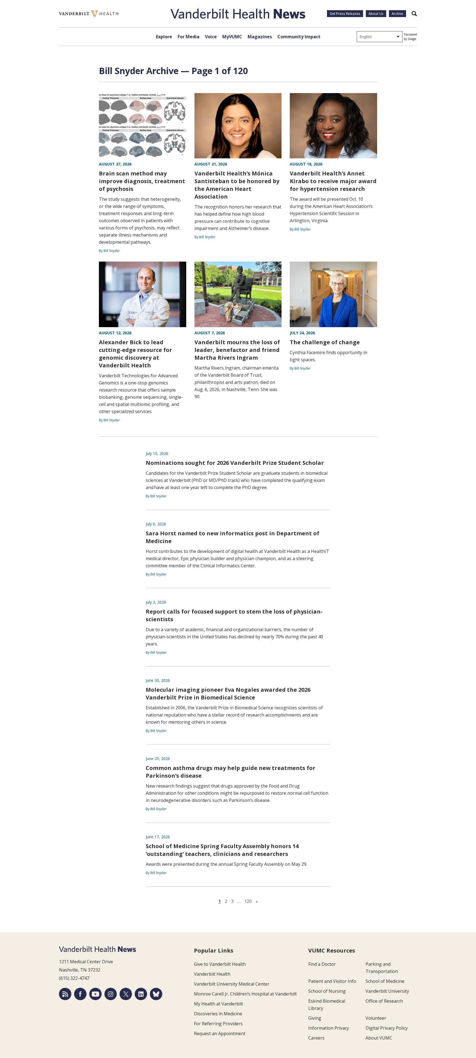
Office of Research (384, 1001)
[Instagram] (110, 994)
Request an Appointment (219, 1033)
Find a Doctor (322, 964)
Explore (164, 37)
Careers (316, 1038)
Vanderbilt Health (212, 974)
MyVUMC (232, 37)
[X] (126, 994)
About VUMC (379, 1038)
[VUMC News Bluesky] (156, 994)
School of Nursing (327, 991)
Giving (314, 1018)
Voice (211, 37)
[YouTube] (95, 994)
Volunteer (376, 1018)
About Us (376, 13)
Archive (397, 13)
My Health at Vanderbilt (218, 1004)
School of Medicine (385, 981)
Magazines (260, 37)
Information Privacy (328, 1028)
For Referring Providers (218, 1024)
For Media (188, 37)
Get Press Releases (345, 13)
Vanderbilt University (387, 991)
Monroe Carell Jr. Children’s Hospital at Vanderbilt (245, 994)
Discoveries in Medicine (218, 1014)
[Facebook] (80, 994)
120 (248, 901)
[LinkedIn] (141, 994)
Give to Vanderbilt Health (220, 964)
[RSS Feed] (65, 994)
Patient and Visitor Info (332, 981)
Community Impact (298, 37)
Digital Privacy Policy (387, 1028)
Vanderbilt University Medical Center (231, 984)
